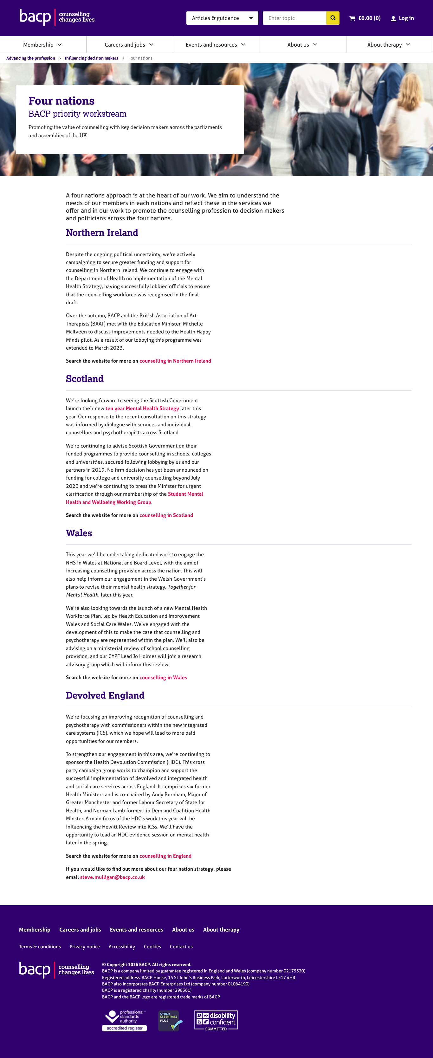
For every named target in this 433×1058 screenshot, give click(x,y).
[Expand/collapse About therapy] (407, 44)
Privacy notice (85, 947)
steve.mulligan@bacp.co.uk (112, 877)
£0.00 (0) (369, 18)
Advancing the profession (30, 58)
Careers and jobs (125, 44)
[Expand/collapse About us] (315, 44)
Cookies (152, 947)
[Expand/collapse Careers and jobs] (151, 44)
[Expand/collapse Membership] (59, 44)
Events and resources (211, 44)
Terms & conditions (40, 947)
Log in (406, 18)
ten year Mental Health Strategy (142, 408)
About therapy (384, 44)
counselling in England (165, 856)
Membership (38, 44)
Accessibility (122, 947)
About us (298, 44)
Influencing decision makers (91, 58)
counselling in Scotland (166, 515)
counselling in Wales (163, 677)
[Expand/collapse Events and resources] (243, 44)
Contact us (181, 947)
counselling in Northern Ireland (175, 361)
